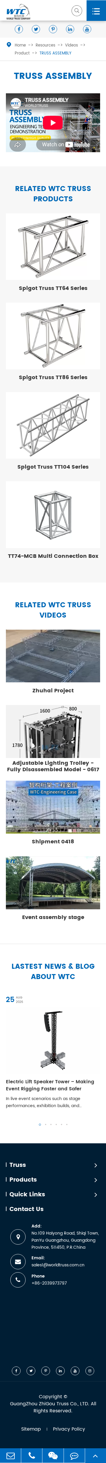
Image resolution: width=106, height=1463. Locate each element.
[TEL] (31, 1455)
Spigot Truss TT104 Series (53, 467)
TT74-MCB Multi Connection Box (53, 556)
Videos (71, 45)
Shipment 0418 (53, 841)
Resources (45, 45)
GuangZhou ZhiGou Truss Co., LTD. (49, 1403)
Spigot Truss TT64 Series (53, 288)
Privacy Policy (69, 1429)
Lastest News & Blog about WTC (53, 972)
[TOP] (95, 1455)
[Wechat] (52, 1455)
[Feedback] (74, 1455)
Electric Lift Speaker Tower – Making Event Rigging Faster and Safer (50, 1085)
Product (22, 53)
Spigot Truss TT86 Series (53, 377)
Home (20, 45)
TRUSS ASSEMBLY (55, 53)
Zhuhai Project (53, 690)
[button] (40, 1125)
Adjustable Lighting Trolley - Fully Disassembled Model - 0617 (53, 766)
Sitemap (31, 1429)
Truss (17, 1165)
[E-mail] (10, 1455)
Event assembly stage (53, 917)
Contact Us (26, 1209)
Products (23, 1180)
